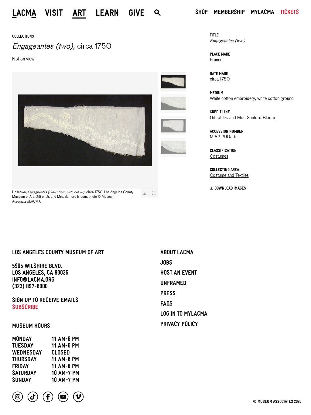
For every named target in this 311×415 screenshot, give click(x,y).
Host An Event (178, 273)
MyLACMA (262, 13)
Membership (229, 13)
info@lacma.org (33, 280)
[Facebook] (48, 396)
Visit (54, 14)
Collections (23, 37)
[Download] (145, 193)
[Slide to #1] (173, 81)
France (216, 60)
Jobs (166, 263)
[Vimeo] (78, 396)
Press (168, 294)
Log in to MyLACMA (183, 314)
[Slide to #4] (173, 147)
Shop (201, 13)
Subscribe (25, 308)
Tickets (289, 13)
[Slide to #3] (173, 125)
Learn (107, 14)
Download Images (230, 189)
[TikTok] (32, 396)
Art (79, 14)
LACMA (24, 14)
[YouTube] (63, 396)
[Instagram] (17, 396)
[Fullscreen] (153, 193)
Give (136, 14)
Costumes (219, 156)
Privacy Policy (179, 325)
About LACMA (176, 253)
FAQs (166, 304)
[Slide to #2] (173, 103)
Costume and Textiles (229, 175)
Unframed (173, 284)
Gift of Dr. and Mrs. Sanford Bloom (242, 118)
